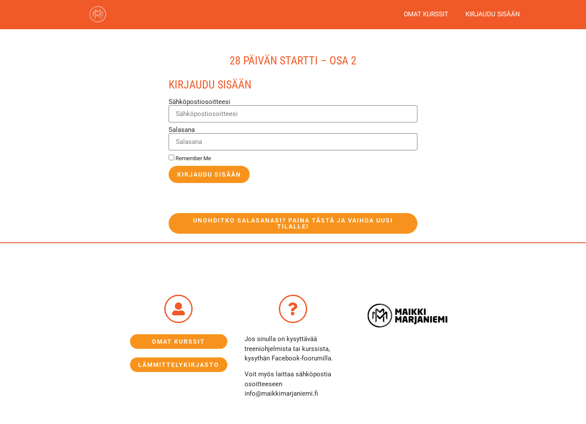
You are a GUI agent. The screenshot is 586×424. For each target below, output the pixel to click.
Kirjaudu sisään (492, 14)
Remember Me (192, 158)
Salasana (182, 130)
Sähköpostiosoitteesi (199, 102)
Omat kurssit (426, 14)
